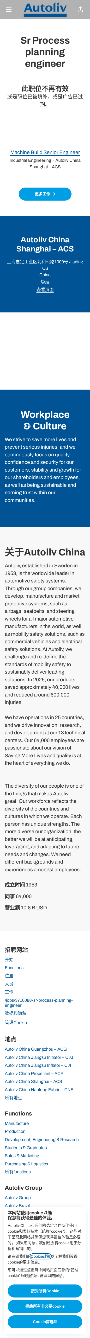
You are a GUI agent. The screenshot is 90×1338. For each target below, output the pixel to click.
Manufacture (17, 1123)
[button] (80, 9)
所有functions (18, 1171)
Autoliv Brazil (17, 1205)
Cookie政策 (41, 1256)
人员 (9, 984)
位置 (9, 975)
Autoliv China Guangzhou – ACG (36, 1049)
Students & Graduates (26, 1147)
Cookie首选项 (45, 1322)
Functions (14, 967)
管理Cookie (16, 1022)
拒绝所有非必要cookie (45, 1306)
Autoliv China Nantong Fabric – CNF (39, 1089)
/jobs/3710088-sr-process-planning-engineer (39, 1003)
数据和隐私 (15, 1013)
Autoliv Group (18, 1197)
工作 (9, 992)
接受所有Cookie (45, 1291)
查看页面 (45, 289)
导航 (45, 282)
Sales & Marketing (22, 1155)
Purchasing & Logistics (26, 1164)
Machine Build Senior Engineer (45, 152)
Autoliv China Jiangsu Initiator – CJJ (39, 1057)
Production (15, 1131)
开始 (9, 959)
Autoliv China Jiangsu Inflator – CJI (38, 1065)
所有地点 (13, 1097)
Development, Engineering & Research (42, 1139)
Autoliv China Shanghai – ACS (33, 1081)
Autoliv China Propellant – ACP (34, 1073)
